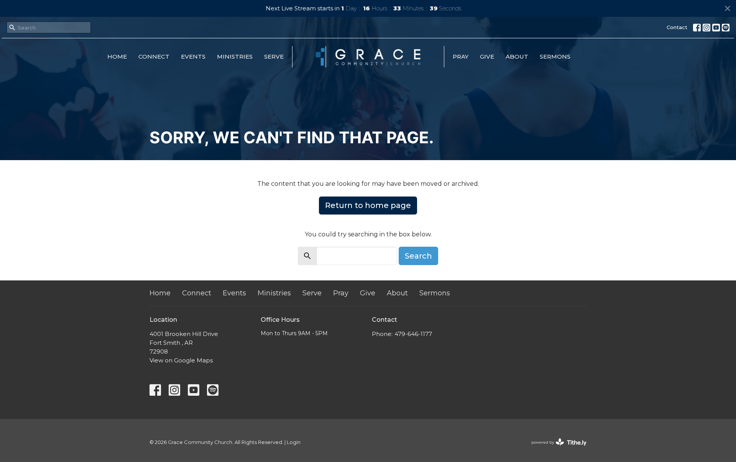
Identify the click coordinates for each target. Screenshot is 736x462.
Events (193, 56)
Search (418, 255)
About (517, 56)
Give (487, 56)
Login (294, 442)
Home (117, 56)
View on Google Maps (181, 360)
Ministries (235, 56)
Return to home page (368, 205)
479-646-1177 (413, 333)
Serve (274, 56)
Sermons (555, 56)
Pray (460, 56)
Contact (677, 27)
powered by (555, 449)
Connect (153, 56)
